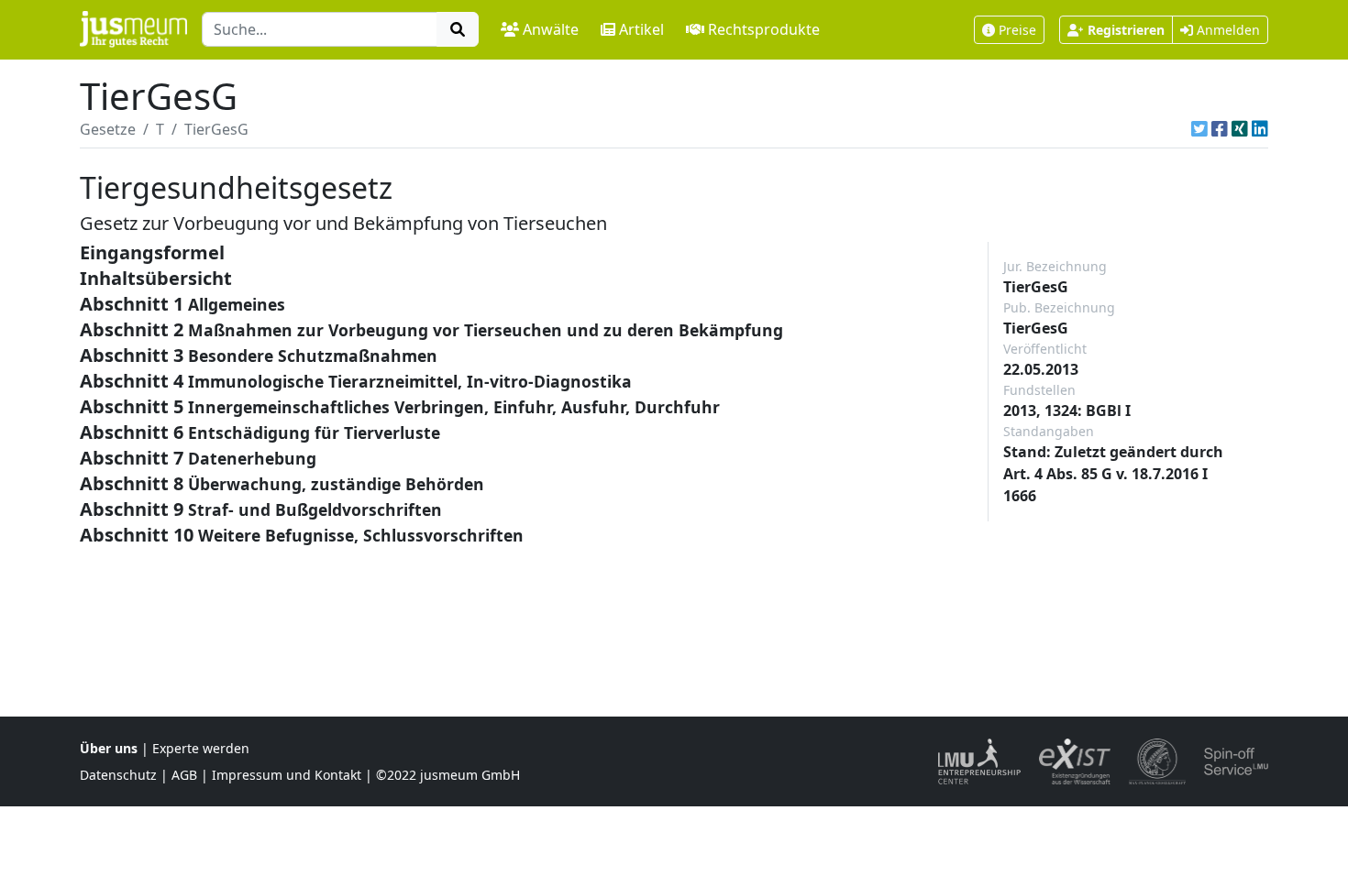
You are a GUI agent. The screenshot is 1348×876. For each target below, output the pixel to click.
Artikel (641, 29)
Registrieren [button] (1126, 29)
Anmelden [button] (1226, 29)
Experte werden (200, 748)
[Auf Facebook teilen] (1219, 129)
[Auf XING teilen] (1240, 129)
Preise (1017, 29)
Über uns (109, 748)
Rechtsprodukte (764, 29)
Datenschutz (118, 774)
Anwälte (551, 29)
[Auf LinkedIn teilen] (1260, 129)
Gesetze (108, 129)
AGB (184, 774)
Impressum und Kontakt (286, 774)
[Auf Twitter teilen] (1199, 129)
